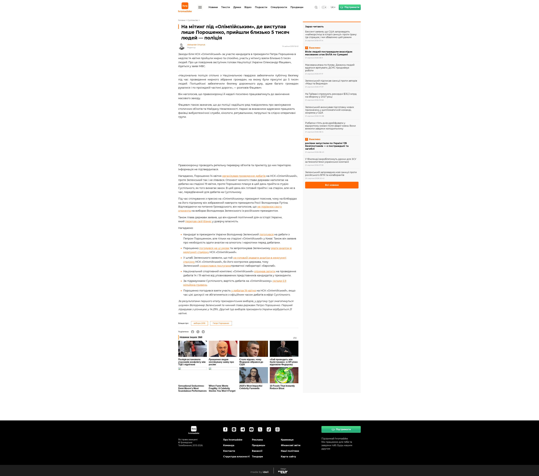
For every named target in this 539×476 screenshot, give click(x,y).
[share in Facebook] (192, 331)
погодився (267, 234)
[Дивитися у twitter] (260, 429)
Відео (248, 7)
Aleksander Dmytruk (196, 45)
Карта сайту (288, 456)
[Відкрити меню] (200, 7)
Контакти (229, 451)
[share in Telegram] (203, 331)
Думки (237, 7)
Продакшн (296, 7)
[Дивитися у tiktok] (269, 429)
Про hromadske (232, 439)
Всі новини (332, 185)
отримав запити (264, 271)
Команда (228, 445)
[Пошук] (316, 7)
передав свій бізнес (198, 221)
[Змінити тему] (324, 7)
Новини (213, 7)
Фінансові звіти (290, 445)
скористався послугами (215, 265)
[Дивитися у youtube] (251, 429)
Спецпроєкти (279, 7)
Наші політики (290, 451)
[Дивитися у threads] (277, 429)
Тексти (225, 7)
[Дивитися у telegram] (243, 429)
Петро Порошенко (221, 323)
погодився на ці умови (214, 248)
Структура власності (236, 456)
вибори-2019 (199, 323)
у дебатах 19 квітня (243, 290)
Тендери (257, 456)
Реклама (257, 439)
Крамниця (287, 439)
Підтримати (351, 7)
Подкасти (261, 7)
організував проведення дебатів (244, 176)
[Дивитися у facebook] (225, 429)
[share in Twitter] (197, 331)
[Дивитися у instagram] (234, 429)
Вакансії (257, 451)
